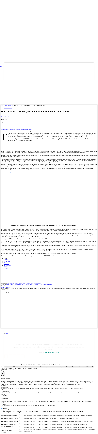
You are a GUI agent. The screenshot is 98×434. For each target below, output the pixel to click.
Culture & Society (8, 105)
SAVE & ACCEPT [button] (5, 432)
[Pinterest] (14, 124)
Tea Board (6, 264)
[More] (30, 124)
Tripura (5, 266)
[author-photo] (6, 285)
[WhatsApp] (19, 124)
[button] (93, 79)
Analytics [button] (3, 394)
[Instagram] (10, 356)
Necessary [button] (3, 407)
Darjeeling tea (7, 261)
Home (2, 105)
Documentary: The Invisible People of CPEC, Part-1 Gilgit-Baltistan (24, 283)
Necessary (4, 408)
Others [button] (2, 402)
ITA (5, 262)
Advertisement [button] (4, 398)
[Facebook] (3, 124)
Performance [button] (4, 390)
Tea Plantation (7, 265)
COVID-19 (6, 260)
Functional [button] (3, 385)
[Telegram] (25, 124)
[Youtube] (22, 356)
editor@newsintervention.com (52, 352)
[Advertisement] (62, 70)
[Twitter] (8, 124)
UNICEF (6, 268)
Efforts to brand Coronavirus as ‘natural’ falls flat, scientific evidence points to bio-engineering (29, 284)
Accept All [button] (11, 369)
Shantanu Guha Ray (5, 116)
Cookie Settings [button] (4, 369)
